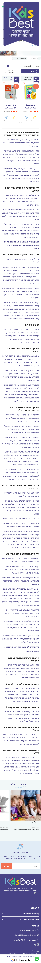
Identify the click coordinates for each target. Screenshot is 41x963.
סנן (32, 71)
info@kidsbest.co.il (23, 935)
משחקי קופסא (26, 356)
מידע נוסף (26, 120)
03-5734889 (26, 930)
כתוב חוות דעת (34, 120)
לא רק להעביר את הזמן (31, 822)
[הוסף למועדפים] (23, 85)
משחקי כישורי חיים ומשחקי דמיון (19, 426)
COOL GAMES (20, 58)
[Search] (3, 7)
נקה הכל (33, 58)
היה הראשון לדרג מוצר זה (7, 78)
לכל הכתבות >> (20, 787)
